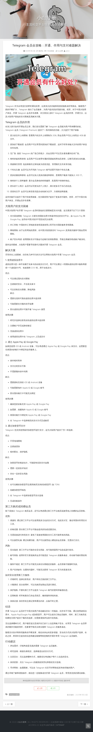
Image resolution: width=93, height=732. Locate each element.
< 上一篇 (9, 704)
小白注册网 (21, 722)
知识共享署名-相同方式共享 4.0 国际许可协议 (47, 681)
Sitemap (60, 725)
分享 (54, 688)
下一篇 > (84, 704)
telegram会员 (14, 694)
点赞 (41, 688)
